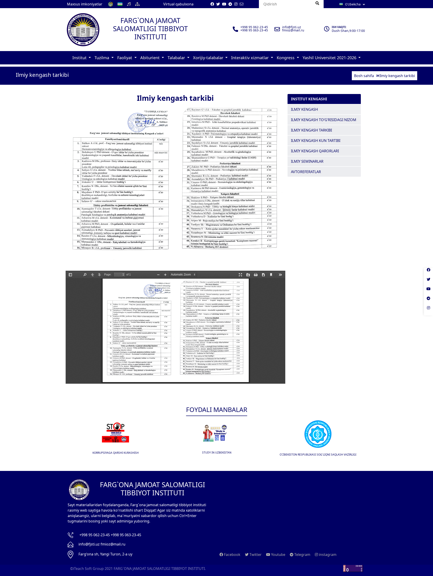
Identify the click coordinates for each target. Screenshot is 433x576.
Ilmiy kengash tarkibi (311, 130)
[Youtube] (428, 291)
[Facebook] (428, 272)
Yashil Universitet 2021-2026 (330, 57)
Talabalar (177, 57)
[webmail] (241, 4)
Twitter (255, 554)
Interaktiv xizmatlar (250, 57)
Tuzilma (102, 57)
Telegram (301, 554)
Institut (80, 57)
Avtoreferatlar (306, 171)
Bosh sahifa (364, 75)
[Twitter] (428, 282)
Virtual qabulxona (178, 4)
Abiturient (150, 57)
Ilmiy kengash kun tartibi (315, 140)
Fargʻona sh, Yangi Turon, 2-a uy (105, 554)
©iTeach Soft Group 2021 (91, 568)
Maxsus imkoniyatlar (84, 4)
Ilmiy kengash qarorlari (315, 150)
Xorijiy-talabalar (208, 57)
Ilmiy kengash (304, 109)
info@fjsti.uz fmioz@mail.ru (101, 544)
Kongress (286, 57)
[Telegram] (428, 301)
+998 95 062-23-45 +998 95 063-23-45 (110, 534)
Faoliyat (125, 57)
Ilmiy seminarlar (307, 161)
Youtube (277, 554)
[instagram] (428, 310)
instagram (327, 554)
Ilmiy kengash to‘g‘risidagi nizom (323, 119)
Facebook (231, 554)
